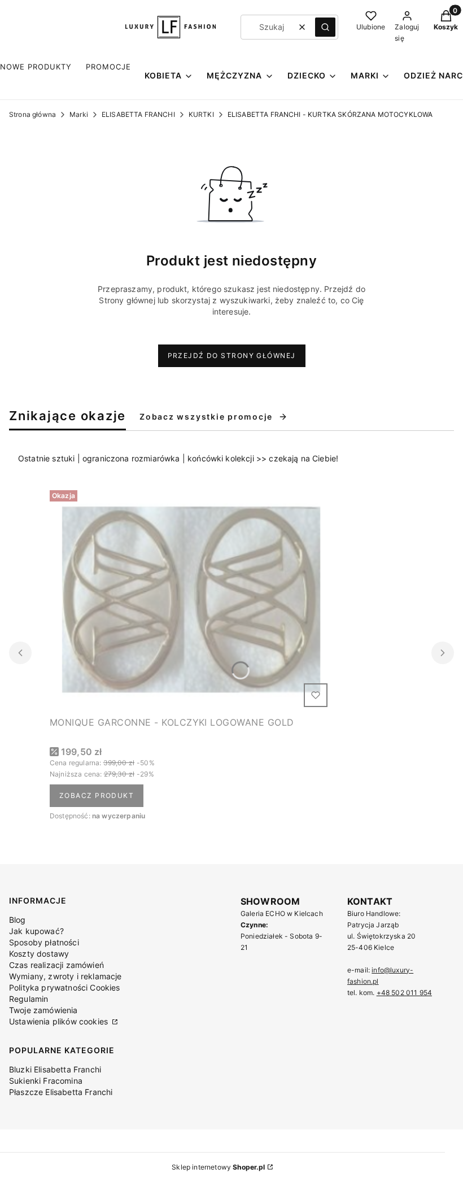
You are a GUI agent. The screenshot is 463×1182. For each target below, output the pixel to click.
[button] (325, 27)
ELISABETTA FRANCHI (138, 114)
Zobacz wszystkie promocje (206, 416)
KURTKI (201, 114)
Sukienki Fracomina (45, 1080)
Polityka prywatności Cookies (64, 987)
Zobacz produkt (96, 795)
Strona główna (32, 114)
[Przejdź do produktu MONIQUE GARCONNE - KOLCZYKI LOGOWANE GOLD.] (191, 599)
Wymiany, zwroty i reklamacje (65, 976)
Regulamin (28, 999)
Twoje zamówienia (43, 1010)
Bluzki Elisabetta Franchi (55, 1069)
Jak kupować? (36, 931)
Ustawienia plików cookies (59, 1021)
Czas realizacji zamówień (56, 965)
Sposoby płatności (44, 942)
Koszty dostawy (39, 953)
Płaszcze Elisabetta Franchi (60, 1092)
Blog (17, 919)
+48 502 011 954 (404, 992)
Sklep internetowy (218, 1167)
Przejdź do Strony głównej (232, 355)
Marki (78, 114)
